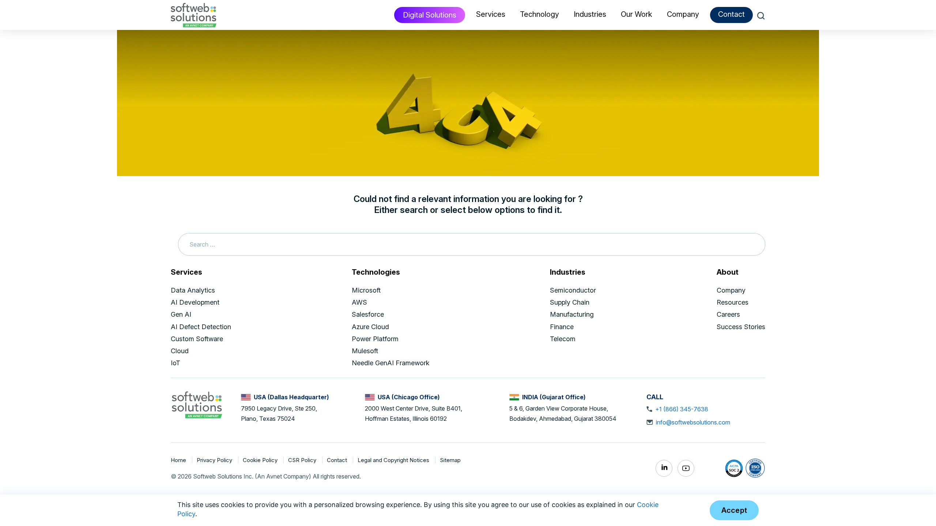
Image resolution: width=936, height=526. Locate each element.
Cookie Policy (261, 460)
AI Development (195, 302)
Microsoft (366, 290)
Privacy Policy (215, 460)
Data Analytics (193, 290)
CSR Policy (303, 460)
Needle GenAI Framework (391, 363)
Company (731, 290)
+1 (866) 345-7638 (681, 409)
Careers (728, 314)
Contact (731, 14)
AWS (359, 302)
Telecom (562, 339)
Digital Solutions (429, 15)
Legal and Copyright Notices (394, 460)
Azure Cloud (370, 327)
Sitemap (450, 460)
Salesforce (368, 314)
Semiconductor (573, 290)
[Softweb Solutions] (197, 404)
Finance (562, 327)
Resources (732, 302)
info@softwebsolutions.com (693, 422)
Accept (734, 510)
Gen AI (181, 314)
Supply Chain (569, 302)
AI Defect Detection (201, 327)
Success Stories (741, 327)
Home (179, 460)
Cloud (180, 351)
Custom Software (197, 339)
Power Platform (375, 339)
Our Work (636, 14)
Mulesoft (365, 351)
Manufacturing (572, 314)
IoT (175, 363)
